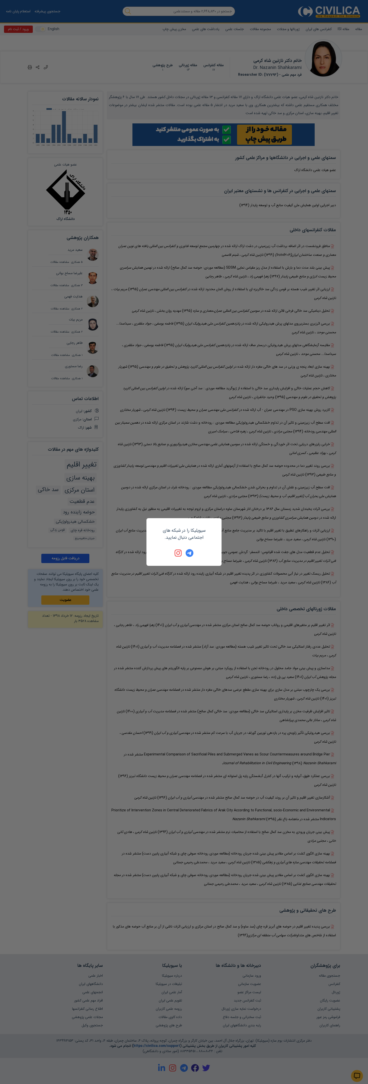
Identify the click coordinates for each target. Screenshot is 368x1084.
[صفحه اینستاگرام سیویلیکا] (178, 553)
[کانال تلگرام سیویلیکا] (190, 553)
